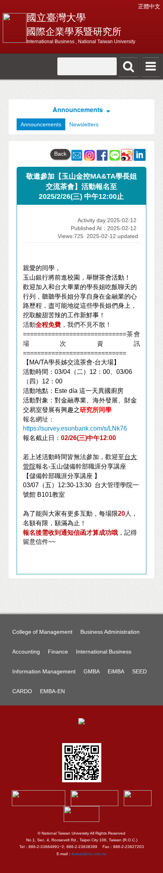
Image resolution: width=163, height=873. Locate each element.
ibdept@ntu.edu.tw (89, 854)
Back (60, 154)
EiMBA (116, 671)
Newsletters (84, 124)
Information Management (44, 671)
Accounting (26, 651)
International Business (103, 651)
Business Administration (110, 632)
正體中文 (149, 6)
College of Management (42, 632)
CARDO (22, 691)
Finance (58, 651)
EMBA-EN (52, 691)
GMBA (91, 671)
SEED (139, 671)
